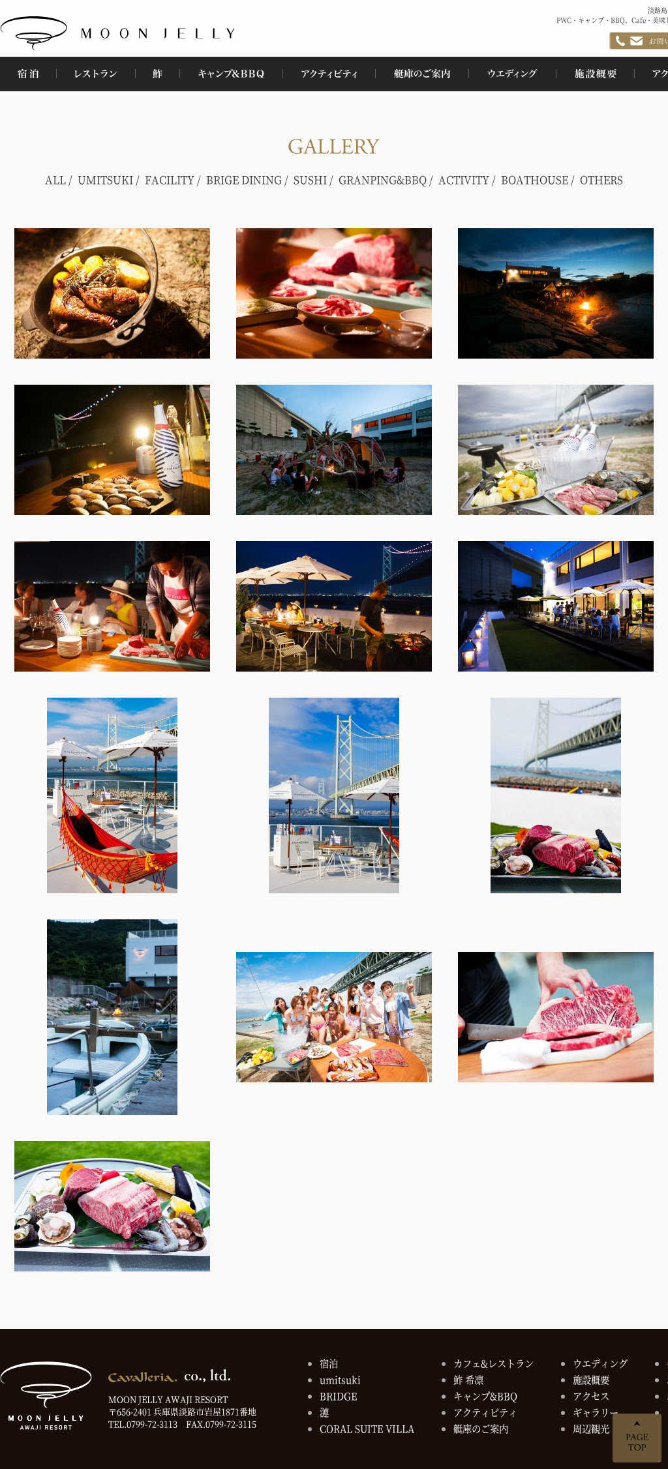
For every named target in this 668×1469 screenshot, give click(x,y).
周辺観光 (591, 1428)
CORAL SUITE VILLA (367, 1428)
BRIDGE (338, 1395)
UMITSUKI (105, 179)
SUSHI (310, 179)
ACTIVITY (463, 179)
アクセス (591, 1395)
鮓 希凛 (468, 1379)
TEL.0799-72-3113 (142, 1423)
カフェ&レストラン (493, 1363)
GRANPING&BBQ (383, 179)
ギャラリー (595, 1412)
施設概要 (591, 1379)
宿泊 (329, 1363)
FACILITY (169, 179)
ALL (55, 179)
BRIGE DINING (244, 179)
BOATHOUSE (534, 179)
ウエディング (600, 1363)
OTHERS (601, 179)
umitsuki (340, 1379)
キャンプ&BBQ (485, 1395)
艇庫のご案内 (480, 1428)
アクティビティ (485, 1412)
